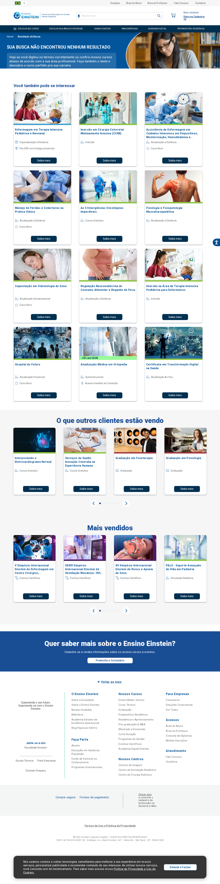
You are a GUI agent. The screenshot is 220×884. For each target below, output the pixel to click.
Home (10, 36)
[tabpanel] (34, 461)
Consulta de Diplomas (179, 735)
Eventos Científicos (130, 744)
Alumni (76, 745)
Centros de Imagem (130, 765)
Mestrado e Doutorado (132, 729)
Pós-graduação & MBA (132, 724)
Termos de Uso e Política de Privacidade (110, 825)
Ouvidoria (200, 3)
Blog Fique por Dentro (84, 727)
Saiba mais (43, 160)
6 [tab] (115, 503)
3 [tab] (106, 503)
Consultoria (173, 700)
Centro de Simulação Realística (137, 770)
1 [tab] (100, 503)
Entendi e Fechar (180, 867)
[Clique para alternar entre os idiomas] (20, 3)
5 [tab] (112, 503)
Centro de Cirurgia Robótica (135, 774)
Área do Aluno (134, 3)
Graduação (125, 709)
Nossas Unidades (82, 709)
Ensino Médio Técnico (131, 700)
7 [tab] (118, 503)
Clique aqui (145, 794)
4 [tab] (109, 503)
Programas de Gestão (132, 739)
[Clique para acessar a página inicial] (42, 19)
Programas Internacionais (87, 767)
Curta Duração (127, 734)
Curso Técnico (127, 704)
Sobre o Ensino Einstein (86, 704)
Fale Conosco (181, 3)
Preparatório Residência (133, 714)
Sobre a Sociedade (83, 700)
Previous (93, 503)
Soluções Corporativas (179, 704)
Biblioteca (77, 714)
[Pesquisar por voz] (79, 15)
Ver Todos (172, 709)
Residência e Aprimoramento (136, 719)
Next (126, 503)
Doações (115, 3)
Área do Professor (157, 3)
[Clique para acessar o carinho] (173, 15)
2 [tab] (103, 503)
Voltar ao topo (111, 682)
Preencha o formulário (110, 660)
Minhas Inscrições (176, 740)
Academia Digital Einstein (134, 748)
